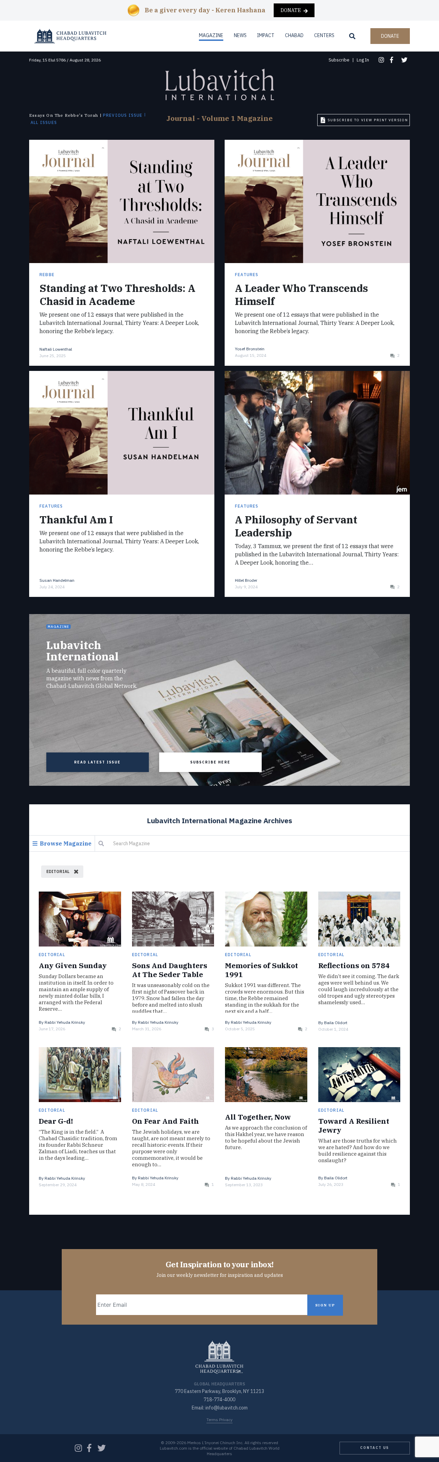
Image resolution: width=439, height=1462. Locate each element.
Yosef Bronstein (249, 348)
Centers (324, 35)
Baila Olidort (335, 1022)
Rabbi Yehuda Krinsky (65, 1022)
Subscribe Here (210, 762)
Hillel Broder (246, 580)
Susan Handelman (56, 580)
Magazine (211, 35)
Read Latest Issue (97, 762)
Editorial (52, 954)
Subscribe (339, 60)
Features (247, 274)
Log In (363, 60)
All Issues (44, 123)
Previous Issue (123, 115)
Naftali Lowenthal (55, 349)
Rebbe (47, 274)
